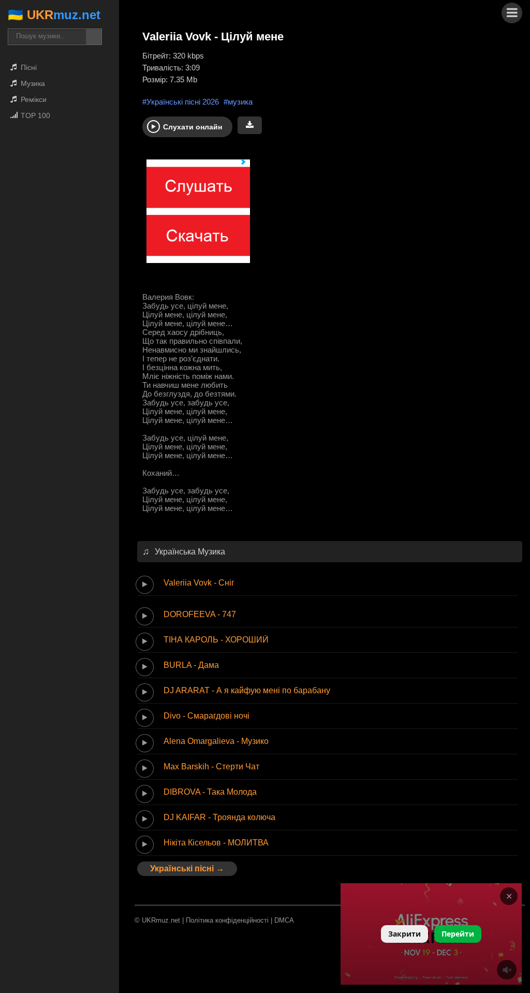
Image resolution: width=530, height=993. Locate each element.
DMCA (284, 920)
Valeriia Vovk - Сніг (199, 582)
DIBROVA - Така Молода (210, 791)
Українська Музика (190, 551)
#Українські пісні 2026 (180, 101)
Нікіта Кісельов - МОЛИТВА (216, 842)
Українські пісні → (187, 868)
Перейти (457, 934)
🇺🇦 (54, 15)
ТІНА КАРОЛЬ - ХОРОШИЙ (216, 639)
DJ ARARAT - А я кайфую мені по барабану (247, 690)
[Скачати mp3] (250, 125)
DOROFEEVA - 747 (200, 614)
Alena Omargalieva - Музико (216, 741)
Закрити (404, 934)
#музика (238, 101)
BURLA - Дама (191, 665)
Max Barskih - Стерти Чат (211, 766)
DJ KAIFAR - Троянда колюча (219, 817)
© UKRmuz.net (157, 920)
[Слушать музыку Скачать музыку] (194, 216)
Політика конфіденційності (227, 920)
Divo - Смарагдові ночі (206, 715)
